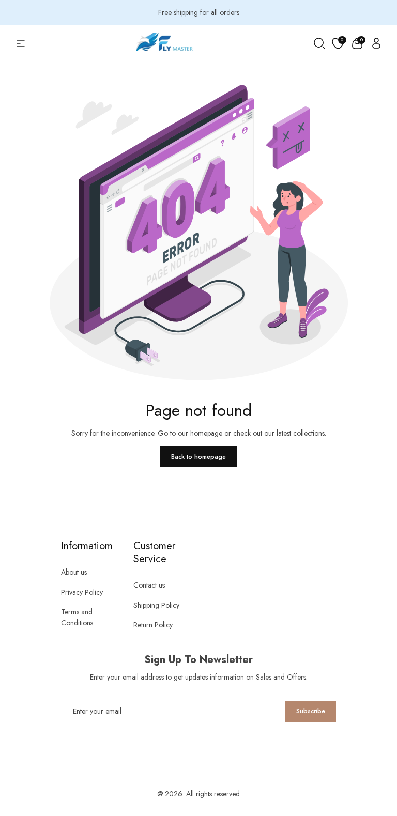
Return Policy (153, 625)
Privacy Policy (82, 592)
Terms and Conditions (77, 617)
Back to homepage (198, 456)
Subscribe (310, 711)
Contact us (149, 585)
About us (74, 572)
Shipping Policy (156, 605)
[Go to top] (371, 759)
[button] (357, 43)
